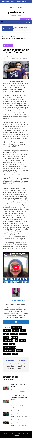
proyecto (19, 350)
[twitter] (16, 7)
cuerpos (15, 330)
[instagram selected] (13, 7)
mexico (22, 340)
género (6, 337)
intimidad (14, 337)
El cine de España (17, 411)
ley (16, 340)
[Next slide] (30, 1)
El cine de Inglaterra (18, 420)
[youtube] (20, 7)
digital (6, 334)
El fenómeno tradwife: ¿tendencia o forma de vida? (19, 398)
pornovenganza (9, 350)
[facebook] (11, 7)
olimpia (12, 344)
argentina (7, 330)
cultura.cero (7, 46)
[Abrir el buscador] (27, 22)
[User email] (16, 322)
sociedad (7, 354)
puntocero (16, 12)
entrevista (23, 334)
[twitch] (18, 7)
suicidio (15, 354)
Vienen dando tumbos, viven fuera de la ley (14, 1)
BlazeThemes (16, 435)
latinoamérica (8, 340)
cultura (23, 330)
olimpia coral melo (10, 347)
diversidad (14, 334)
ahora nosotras (16, 327)
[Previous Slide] (27, 1)
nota (5, 344)
